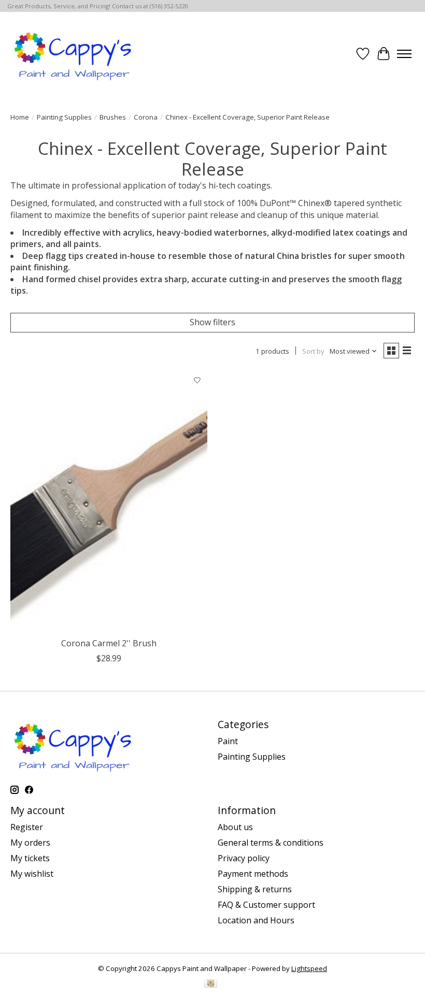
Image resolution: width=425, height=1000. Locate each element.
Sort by (313, 351)
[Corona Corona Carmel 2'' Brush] (108, 501)
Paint (228, 741)
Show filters (212, 322)
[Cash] (210, 984)
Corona (146, 117)
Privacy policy (244, 858)
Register (26, 827)
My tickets (30, 858)
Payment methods (253, 873)
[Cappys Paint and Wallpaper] (73, 54)
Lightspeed (309, 968)
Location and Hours (256, 920)
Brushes (113, 117)
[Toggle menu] (404, 54)
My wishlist (31, 873)
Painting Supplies (64, 117)
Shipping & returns (255, 889)
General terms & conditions (270, 842)
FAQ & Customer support (266, 904)
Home (19, 117)
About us (235, 827)
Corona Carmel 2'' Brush (109, 643)
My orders (30, 842)
